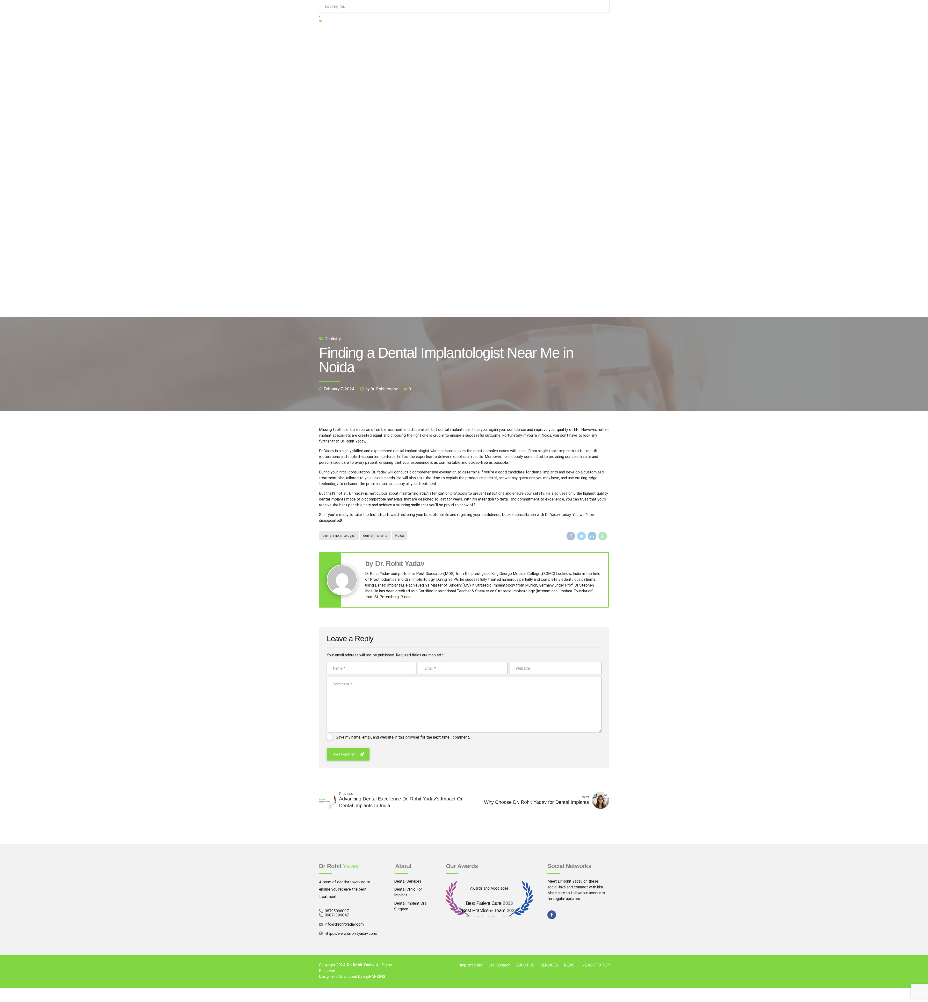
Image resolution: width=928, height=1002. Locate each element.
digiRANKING (374, 976)
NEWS (569, 965)
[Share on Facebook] (570, 536)
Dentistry (333, 338)
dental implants (375, 535)
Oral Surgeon (499, 965)
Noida (399, 535)
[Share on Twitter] (581, 536)
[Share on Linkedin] (592, 536)
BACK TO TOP (597, 965)
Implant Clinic (471, 965)
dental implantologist (338, 535)
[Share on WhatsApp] (602, 536)
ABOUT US (525, 965)
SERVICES (549, 965)
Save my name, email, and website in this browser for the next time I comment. (403, 737)
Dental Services (407, 881)
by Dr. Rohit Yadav (381, 388)
